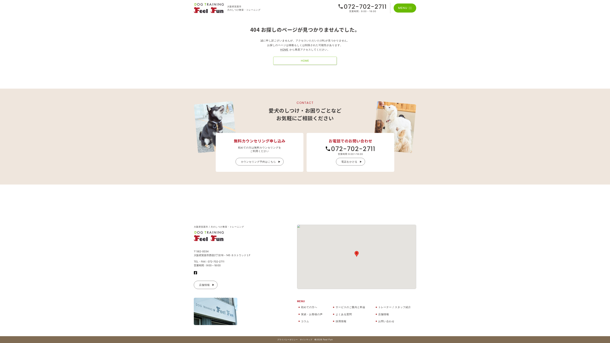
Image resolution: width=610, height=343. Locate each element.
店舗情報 (204, 284)
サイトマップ (306, 339)
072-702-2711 (365, 6)
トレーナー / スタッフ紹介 (394, 307)
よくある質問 (344, 314)
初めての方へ (309, 307)
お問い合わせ (386, 321)
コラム (305, 321)
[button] (357, 254)
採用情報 (341, 321)
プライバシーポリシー (287, 339)
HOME (284, 49)
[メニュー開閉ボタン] (410, 8)
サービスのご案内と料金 (350, 307)
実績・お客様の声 (312, 314)
